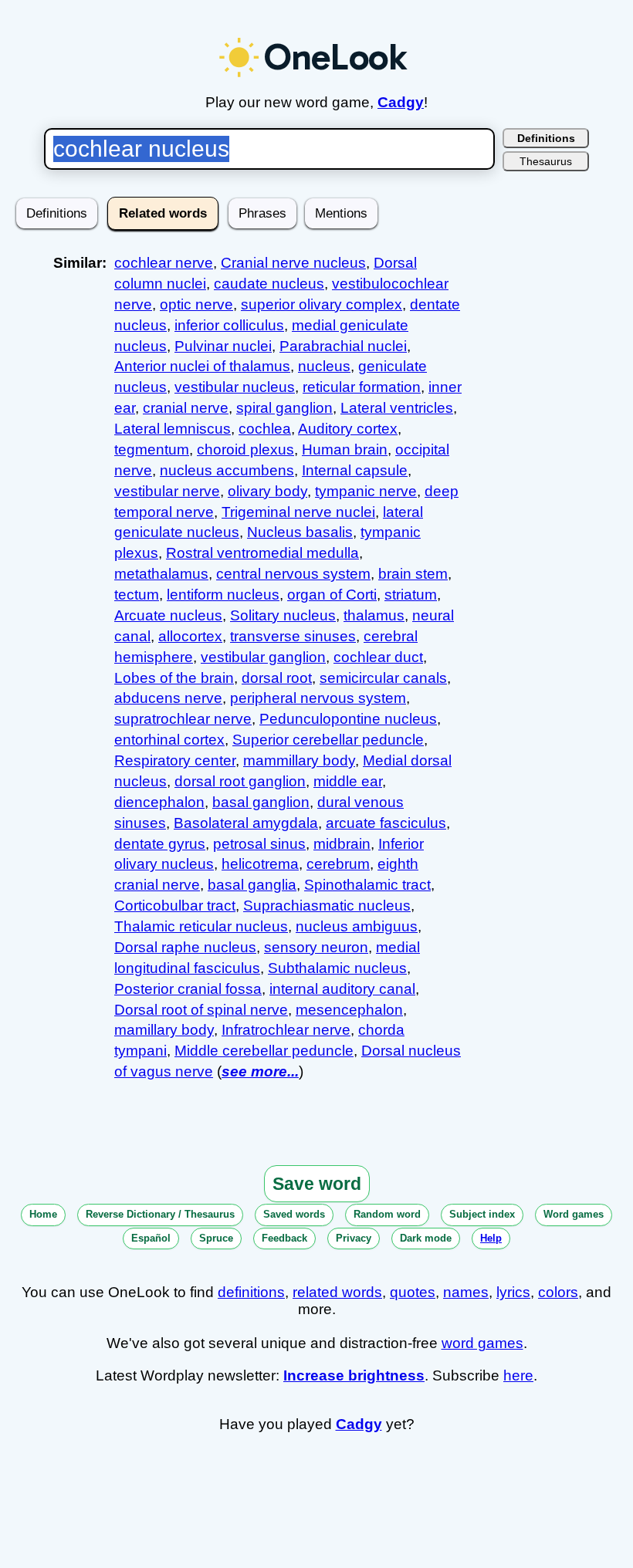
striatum (410, 594)
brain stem (413, 574)
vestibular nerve (167, 491)
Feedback (284, 1238)
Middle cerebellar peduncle (264, 1051)
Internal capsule (355, 470)
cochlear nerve (163, 263)
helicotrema (260, 864)
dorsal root (277, 678)
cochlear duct (378, 657)
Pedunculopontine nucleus (348, 719)
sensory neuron (316, 947)
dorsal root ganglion (240, 781)
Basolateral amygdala (246, 823)
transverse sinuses (293, 636)
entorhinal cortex (169, 740)
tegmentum (151, 449)
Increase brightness (354, 1375)
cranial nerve (185, 408)
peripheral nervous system (318, 698)
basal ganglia (252, 885)
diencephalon (159, 802)
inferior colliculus (229, 325)
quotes (412, 1292)
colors (558, 1292)
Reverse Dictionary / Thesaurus (160, 1214)
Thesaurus (546, 161)
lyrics (513, 1292)
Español (151, 1238)
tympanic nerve (366, 491)
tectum (136, 594)
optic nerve (196, 304)
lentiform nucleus (223, 594)
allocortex (190, 636)
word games (482, 1343)
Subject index (482, 1214)
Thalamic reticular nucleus (201, 926)
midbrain (342, 844)
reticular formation (362, 387)
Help (491, 1238)
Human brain (345, 449)
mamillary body (164, 1030)
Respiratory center (174, 760)
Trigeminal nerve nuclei (298, 512)
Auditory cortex (348, 429)
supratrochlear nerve (183, 719)
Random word (387, 1214)
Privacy (353, 1238)
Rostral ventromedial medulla (262, 553)
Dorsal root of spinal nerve (201, 1010)
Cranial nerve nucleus (293, 263)
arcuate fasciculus (386, 823)
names (466, 1292)
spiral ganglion (284, 408)
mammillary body (299, 760)
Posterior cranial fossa (188, 989)
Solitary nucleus (283, 615)
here (518, 1375)
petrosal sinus (259, 844)
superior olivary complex (321, 304)
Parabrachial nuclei (343, 346)
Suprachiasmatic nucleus (327, 905)
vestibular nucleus (234, 387)
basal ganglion (261, 802)
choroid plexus (245, 449)
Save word (316, 1184)
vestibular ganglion (263, 657)
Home (43, 1214)
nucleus (324, 366)
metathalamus (161, 574)
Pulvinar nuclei (223, 346)
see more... (260, 1071)
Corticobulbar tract (174, 905)
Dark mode (426, 1238)
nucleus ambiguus (357, 926)
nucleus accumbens (227, 470)
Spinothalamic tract (367, 885)
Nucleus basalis (300, 532)
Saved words (294, 1214)
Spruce (216, 1238)
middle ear (347, 781)
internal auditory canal (342, 989)
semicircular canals (383, 678)
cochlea (265, 429)
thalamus (374, 615)
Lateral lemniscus (172, 429)
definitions (251, 1292)
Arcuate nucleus (168, 615)
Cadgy (400, 102)
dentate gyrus (159, 844)
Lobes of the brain (174, 678)
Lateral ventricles (396, 408)
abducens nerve (168, 698)
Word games (573, 1214)
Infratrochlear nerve (286, 1030)
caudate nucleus (269, 283)
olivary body (267, 491)
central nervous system (293, 574)
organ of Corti (332, 594)
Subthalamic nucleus (337, 968)
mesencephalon (349, 1010)
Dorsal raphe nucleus (185, 947)
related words (337, 1292)
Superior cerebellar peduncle (328, 740)
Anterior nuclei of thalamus (202, 366)
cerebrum (338, 864)
